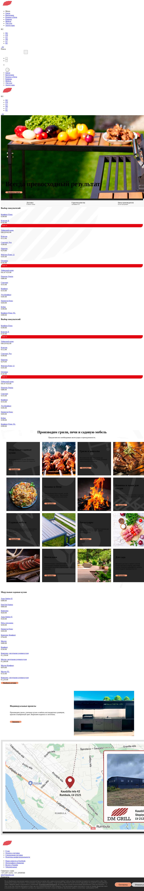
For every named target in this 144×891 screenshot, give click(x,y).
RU (6, 33)
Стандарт (4, 282)
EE (6, 43)
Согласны (123, 885)
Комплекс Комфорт (8, 635)
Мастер (4, 641)
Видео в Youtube (11, 865)
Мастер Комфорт (7, 665)
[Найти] (26, 52)
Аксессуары (10, 25)
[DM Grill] (7, 7)
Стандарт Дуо (6, 242)
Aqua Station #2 (6, 599)
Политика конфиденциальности (17, 857)
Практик (4, 248)
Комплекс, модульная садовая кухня (15, 653)
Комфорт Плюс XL (8, 313)
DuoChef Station (7, 605)
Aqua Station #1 (6, 617)
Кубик (3, 307)
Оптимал (4, 261)
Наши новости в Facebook (15, 861)
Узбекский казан (7, 230)
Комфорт (4, 289)
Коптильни (9, 15)
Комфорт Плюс (7, 214)
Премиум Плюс (7, 301)
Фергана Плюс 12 (8, 255)
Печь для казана (7, 623)
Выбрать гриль (14, 192)
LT (6, 41)
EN (6, 35)
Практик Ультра (7, 276)
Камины (8, 19)
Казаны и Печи (11, 17)
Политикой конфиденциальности (48, 884)
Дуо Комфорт (6, 295)
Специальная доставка (14, 855)
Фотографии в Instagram (14, 863)
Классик (4, 236)
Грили (7, 13)
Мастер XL (5, 672)
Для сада (8, 23)
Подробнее (14, 469)
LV (6, 37)
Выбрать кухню (9, 683)
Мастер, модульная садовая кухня (14, 659)
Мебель (8, 21)
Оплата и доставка (12, 853)
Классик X (5, 221)
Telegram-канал (11, 867)
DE (6, 39)
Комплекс (4, 611)
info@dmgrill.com (7, 875)
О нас (7, 851)
